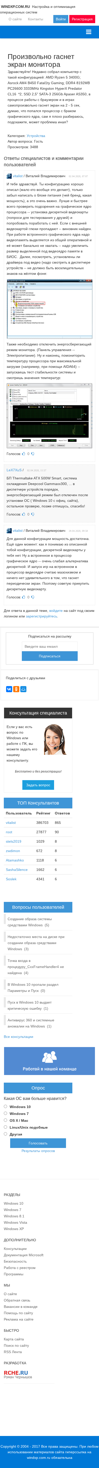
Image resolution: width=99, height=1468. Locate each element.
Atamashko (15, 860)
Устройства (36, 136)
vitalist (18, 176)
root (9, 832)
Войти (61, 19)
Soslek (11, 879)
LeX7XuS (14, 470)
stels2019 (13, 841)
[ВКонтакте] (9, 689)
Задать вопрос (38, 785)
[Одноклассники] (16, 689)
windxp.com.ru (38, 1458)
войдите (56, 611)
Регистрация (82, 19)
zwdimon (13, 851)
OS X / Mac (19, 1120)
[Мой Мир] (23, 689)
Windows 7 (19, 1114)
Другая (16, 1134)
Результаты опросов (38, 1151)
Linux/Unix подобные (29, 1127)
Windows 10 (20, 1107)
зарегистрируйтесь (41, 616)
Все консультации (18, 1037)
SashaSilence (17, 870)
